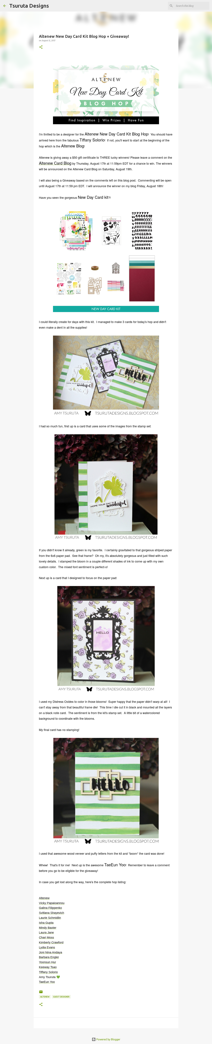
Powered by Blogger (108, 1039)
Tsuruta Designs (29, 6)
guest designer (61, 997)
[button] (41, 47)
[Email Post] (41, 993)
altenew (44, 997)
